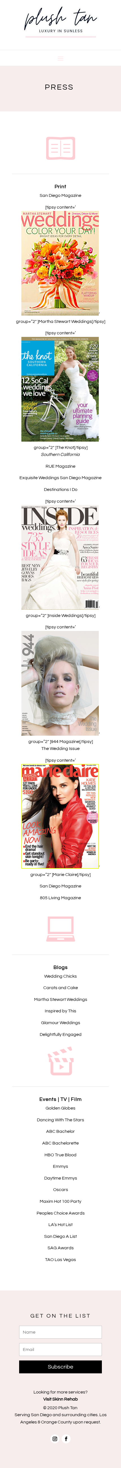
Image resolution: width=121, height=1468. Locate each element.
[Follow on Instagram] (54, 1438)
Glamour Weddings (60, 1022)
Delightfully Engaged (61, 1034)
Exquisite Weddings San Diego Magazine (60, 478)
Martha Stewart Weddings (60, 999)
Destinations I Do (60, 489)
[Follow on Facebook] (66, 1438)
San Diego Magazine (60, 886)
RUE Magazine (60, 466)
